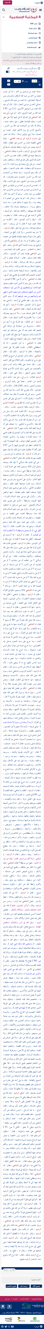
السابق (11, 1270)
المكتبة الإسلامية (23, 17)
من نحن (7, 1299)
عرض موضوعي (32, 42)
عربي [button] (38, 3)
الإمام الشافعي (16, 57)
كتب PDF (33, 24)
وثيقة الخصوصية (37, 1299)
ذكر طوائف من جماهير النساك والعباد (32, 57)
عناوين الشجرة (11, 1286)
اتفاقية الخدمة (25, 1299)
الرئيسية (37, 54)
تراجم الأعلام (32, 47)
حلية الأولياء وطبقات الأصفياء (25, 54)
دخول (7, 2)
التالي (6, 1270)
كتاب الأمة (33, 28)
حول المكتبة (32, 33)
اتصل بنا (15, 1299)
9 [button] (35, 81)
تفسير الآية (36, 1286)
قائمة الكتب (32, 38)
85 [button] (19, 81)
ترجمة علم (23, 1286)
